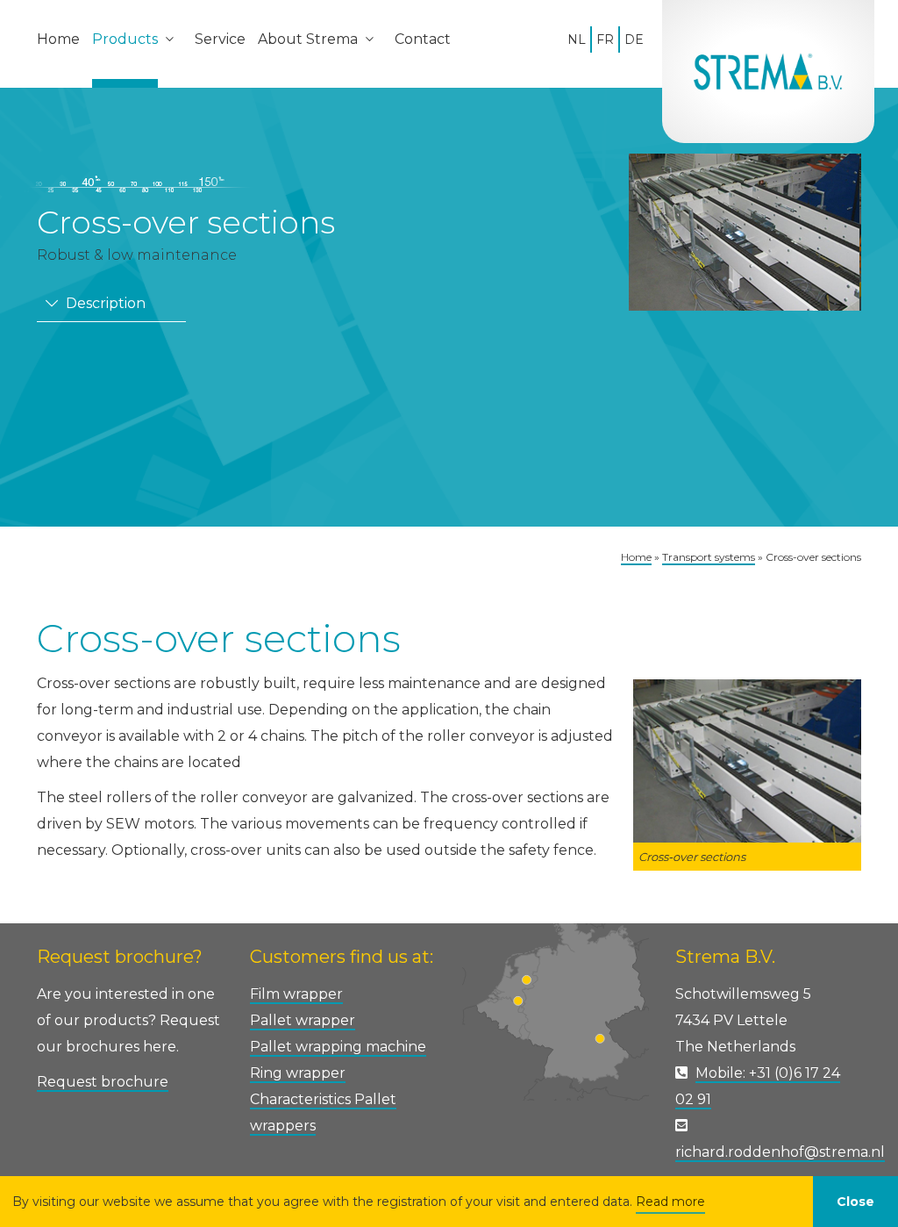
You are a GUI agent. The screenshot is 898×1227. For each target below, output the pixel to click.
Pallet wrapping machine (338, 1046)
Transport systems (708, 556)
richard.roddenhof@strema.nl (780, 1152)
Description (104, 303)
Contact (423, 39)
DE (634, 39)
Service (220, 39)
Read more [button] (670, 1201)
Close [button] (855, 1201)
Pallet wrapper (302, 1020)
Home (58, 39)
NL (576, 39)
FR (605, 39)
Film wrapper (296, 994)
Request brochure (102, 1081)
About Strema (308, 39)
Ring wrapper (298, 1073)
